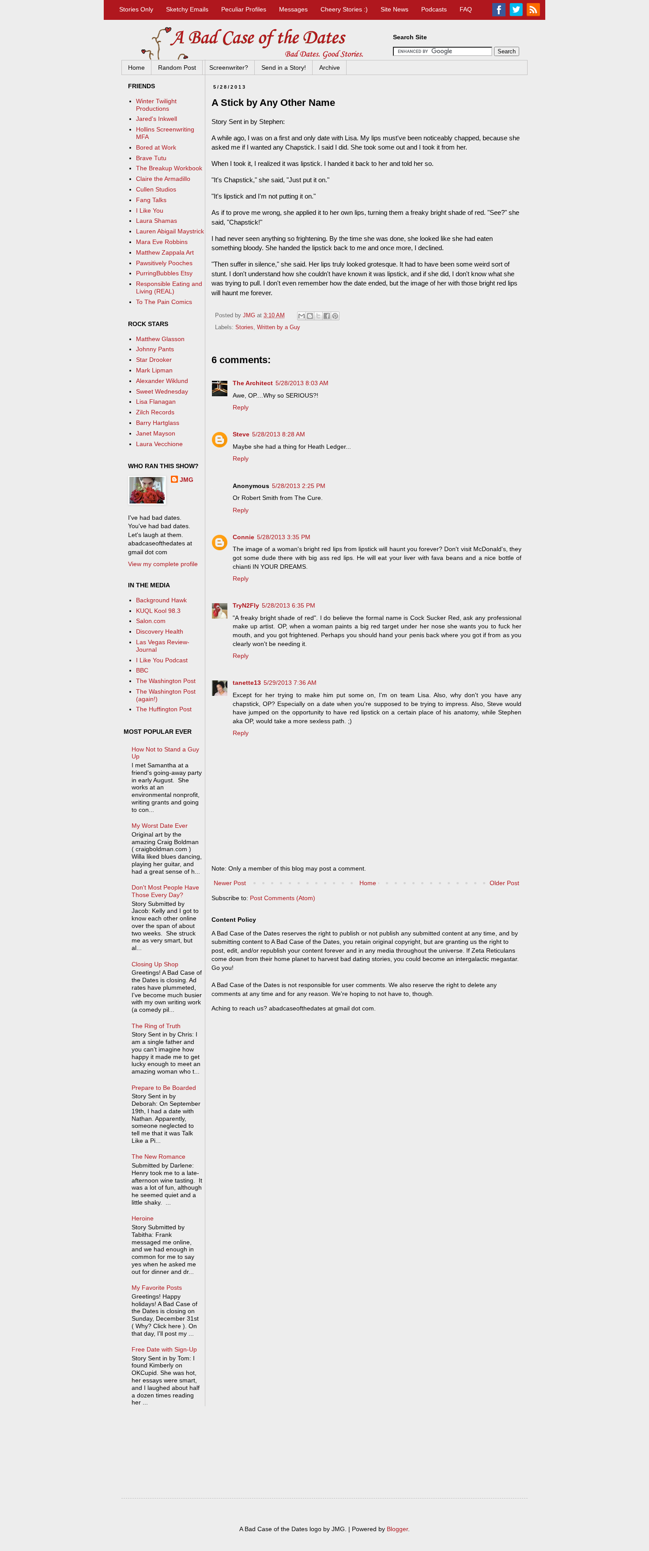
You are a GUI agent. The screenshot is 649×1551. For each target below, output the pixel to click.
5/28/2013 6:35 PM (288, 605)
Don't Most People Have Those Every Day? (165, 891)
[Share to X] (318, 316)
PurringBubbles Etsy (164, 273)
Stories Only (136, 9)
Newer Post (230, 882)
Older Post (504, 882)
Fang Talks (151, 199)
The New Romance (158, 1156)
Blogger (397, 1528)
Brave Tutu (151, 157)
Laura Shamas (156, 220)
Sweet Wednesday (162, 391)
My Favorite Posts (157, 1287)
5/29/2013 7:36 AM (290, 682)
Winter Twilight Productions (156, 105)
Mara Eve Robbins (162, 241)
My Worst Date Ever (160, 825)
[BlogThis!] (310, 316)
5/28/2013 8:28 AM (278, 434)
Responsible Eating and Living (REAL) (169, 287)
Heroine (143, 1218)
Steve (241, 434)
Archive (329, 67)
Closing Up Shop (155, 964)
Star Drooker (154, 359)
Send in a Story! (283, 67)
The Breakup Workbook (169, 168)
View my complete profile (163, 563)
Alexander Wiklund (162, 380)
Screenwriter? (228, 67)
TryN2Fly (246, 605)
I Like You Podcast (162, 660)
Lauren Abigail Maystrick (170, 231)
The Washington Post (166, 680)
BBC (142, 670)
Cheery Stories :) (344, 9)
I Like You (149, 210)
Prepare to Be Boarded (164, 1087)
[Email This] (301, 316)
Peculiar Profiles (243, 9)
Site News (394, 9)
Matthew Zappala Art (165, 252)
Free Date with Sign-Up (164, 1349)
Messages (293, 9)
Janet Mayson (155, 433)
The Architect (253, 383)
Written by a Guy (278, 327)
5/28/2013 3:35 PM (283, 537)
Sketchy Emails (187, 9)
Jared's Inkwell (156, 118)
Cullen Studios (156, 189)
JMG (186, 479)
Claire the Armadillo (163, 178)
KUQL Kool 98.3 (158, 610)
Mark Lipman (154, 370)
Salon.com (151, 620)
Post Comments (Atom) (282, 897)
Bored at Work (156, 147)
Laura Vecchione (159, 443)
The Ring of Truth (156, 1025)
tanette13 (247, 682)
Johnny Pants (155, 349)
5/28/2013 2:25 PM (298, 485)
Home (136, 67)
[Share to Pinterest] (335, 316)
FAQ (466, 9)
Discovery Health (159, 631)
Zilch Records (155, 412)
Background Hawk (161, 600)
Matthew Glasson (160, 338)
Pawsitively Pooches (164, 263)
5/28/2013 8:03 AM (301, 383)
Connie (243, 537)
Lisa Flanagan (156, 401)
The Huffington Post (164, 709)
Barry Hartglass (157, 422)
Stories (244, 327)
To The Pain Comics (164, 301)
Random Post (177, 67)
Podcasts (434, 9)
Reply (241, 407)
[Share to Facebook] (326, 316)
